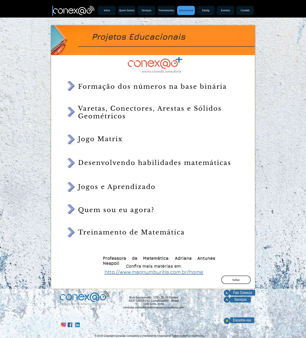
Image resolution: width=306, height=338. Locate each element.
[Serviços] (227, 299)
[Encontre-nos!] (227, 320)
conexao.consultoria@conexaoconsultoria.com (153, 307)
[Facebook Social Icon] (70, 325)
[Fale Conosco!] (227, 293)
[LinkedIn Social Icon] (77, 325)
